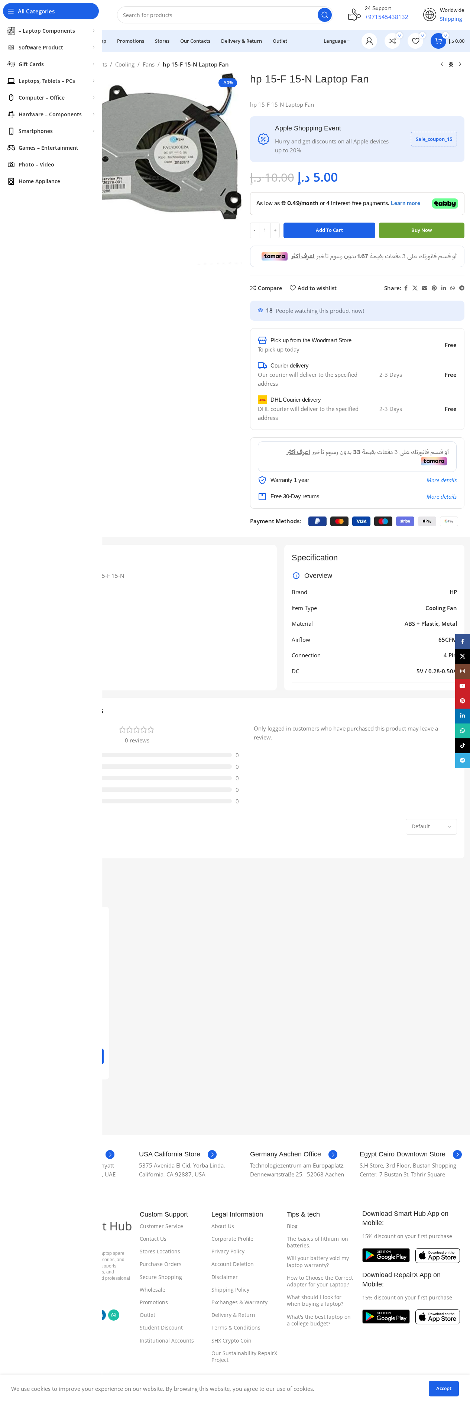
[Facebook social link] (405, 288)
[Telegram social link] (462, 288)
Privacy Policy (227, 1251)
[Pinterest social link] (434, 288)
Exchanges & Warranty (239, 1302)
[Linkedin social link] (443, 288)
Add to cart (329, 230)
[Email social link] (425, 288)
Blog (292, 1226)
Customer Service (161, 1226)
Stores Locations (160, 1251)
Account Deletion (232, 1263)
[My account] (369, 40)
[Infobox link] (178, 1154)
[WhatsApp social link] (452, 288)
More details (442, 480)
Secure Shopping (161, 1276)
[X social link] (415, 288)
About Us (222, 1226)
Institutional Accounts (167, 1340)
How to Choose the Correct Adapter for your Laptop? (320, 1281)
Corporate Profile (232, 1238)
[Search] (325, 15)
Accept (443, 1388)
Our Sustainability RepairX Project (244, 1356)
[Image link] (386, 1254)
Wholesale (152, 1289)
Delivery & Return (233, 1314)
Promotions (154, 1302)
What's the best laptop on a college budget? (319, 1320)
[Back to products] (451, 64)
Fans (149, 64)
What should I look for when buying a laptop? (315, 1300)
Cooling (124, 64)
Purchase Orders (161, 1263)
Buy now (421, 230)
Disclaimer (224, 1276)
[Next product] (460, 64)
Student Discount (161, 1327)
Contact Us (153, 1238)
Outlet (147, 1314)
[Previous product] (442, 64)
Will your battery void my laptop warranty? (318, 1261)
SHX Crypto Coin (231, 1340)
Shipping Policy (230, 1289)
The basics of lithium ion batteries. (317, 1242)
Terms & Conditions (235, 1327)
